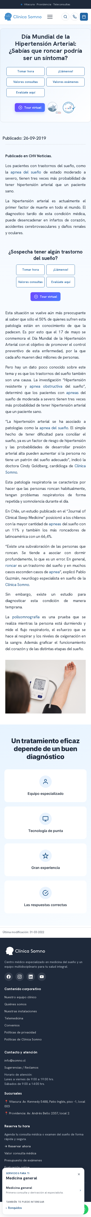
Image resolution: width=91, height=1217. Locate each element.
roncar (11, 565)
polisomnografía (26, 617)
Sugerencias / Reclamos (21, 1067)
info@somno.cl (15, 1060)
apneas (72, 392)
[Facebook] (8, 977)
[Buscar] (65, 17)
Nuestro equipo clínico (20, 997)
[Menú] (52, 17)
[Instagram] (19, 977)
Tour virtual (32, 107)
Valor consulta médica (20, 1153)
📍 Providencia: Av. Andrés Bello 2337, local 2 (36, 1113)
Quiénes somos (15, 1004)
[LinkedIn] (31, 977)
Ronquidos (15, 1208)
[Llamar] (75, 17)
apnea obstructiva (46, 386)
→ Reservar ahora (17, 1146)
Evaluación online (17, 1167)
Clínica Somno (17, 584)
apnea (54, 571)
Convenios (12, 1025)
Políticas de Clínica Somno (23, 1039)
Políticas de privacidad (20, 1032)
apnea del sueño (26, 172)
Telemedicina (13, 1018)
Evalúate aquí (25, 92)
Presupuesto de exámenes (23, 1160)
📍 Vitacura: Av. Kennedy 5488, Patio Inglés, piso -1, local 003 (44, 1104)
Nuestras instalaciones (20, 1011)
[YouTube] (42, 977)
